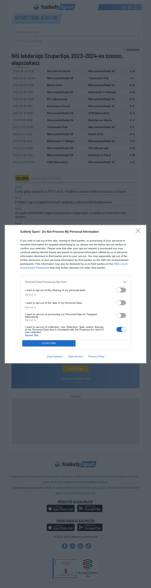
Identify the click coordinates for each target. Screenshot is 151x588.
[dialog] (75, 294)
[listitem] (75, 282)
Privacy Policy (96, 356)
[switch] (121, 290)
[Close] (139, 231)
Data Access (75, 356)
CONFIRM (49, 343)
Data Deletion (55, 356)
